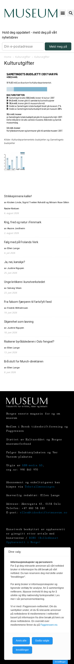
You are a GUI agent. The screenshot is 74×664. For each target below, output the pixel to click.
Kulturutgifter (22, 57)
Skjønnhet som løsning (19, 321)
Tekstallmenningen (40, 486)
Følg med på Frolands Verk (21, 242)
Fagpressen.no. (49, 624)
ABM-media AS (32, 465)
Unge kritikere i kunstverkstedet (24, 282)
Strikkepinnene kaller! (18, 196)
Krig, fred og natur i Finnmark (22, 222)
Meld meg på (58, 46)
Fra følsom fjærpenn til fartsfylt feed (28, 301)
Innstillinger (60, 662)
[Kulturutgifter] (37, 136)
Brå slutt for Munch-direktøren (23, 361)
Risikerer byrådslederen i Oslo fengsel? (29, 341)
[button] (62, 13)
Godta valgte (42, 640)
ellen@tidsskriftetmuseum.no (43, 512)
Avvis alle (21, 640)
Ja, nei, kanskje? (14, 262)
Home (7, 57)
